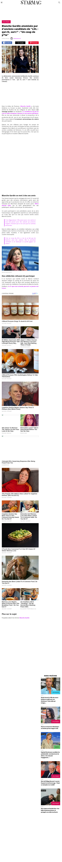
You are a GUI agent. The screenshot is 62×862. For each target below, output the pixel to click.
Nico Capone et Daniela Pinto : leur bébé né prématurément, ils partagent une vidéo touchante (50, 810)
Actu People (56, 721)
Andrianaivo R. (17, 38)
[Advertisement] (31, 16)
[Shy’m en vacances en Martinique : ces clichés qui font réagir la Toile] (50, 715)
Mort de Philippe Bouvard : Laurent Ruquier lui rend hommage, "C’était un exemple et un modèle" (50, 783)
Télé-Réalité (55, 692)
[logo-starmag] (31, 3)
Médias (57, 747)
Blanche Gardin (25, 106)
